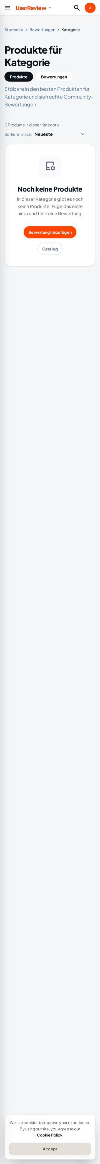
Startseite (13, 29)
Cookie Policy (49, 1134)
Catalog (50, 248)
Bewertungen (42, 29)
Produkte (19, 76)
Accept (50, 1148)
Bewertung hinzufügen (50, 232)
